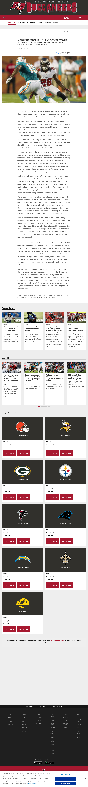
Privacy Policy (32, 783)
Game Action (39, 717)
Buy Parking (23, 453)
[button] (42, 351)
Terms (52, 753)
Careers (65, 714)
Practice (39, 720)
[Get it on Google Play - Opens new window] (49, 763)
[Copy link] (68, 52)
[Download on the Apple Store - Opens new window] (37, 762)
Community (10, 724)
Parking (78, 721)
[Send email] (64, 53)
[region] (44, 779)
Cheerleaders (39, 726)
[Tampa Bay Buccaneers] (44, 771)
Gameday (78, 719)
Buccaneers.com (57, 640)
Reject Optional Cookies (65, 779)
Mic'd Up (24, 724)
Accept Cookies (65, 783)
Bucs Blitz (10, 721)
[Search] (56, 18)
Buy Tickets (10, 453)
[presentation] (85, 352)
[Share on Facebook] (57, 53)
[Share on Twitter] (61, 53)
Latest (10, 714)
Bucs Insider (24, 727)
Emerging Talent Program (65, 719)
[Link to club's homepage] (4, 18)
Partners (65, 731)
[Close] (85, 779)
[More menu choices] (54, 18)
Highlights (24, 721)
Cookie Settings (65, 774)
